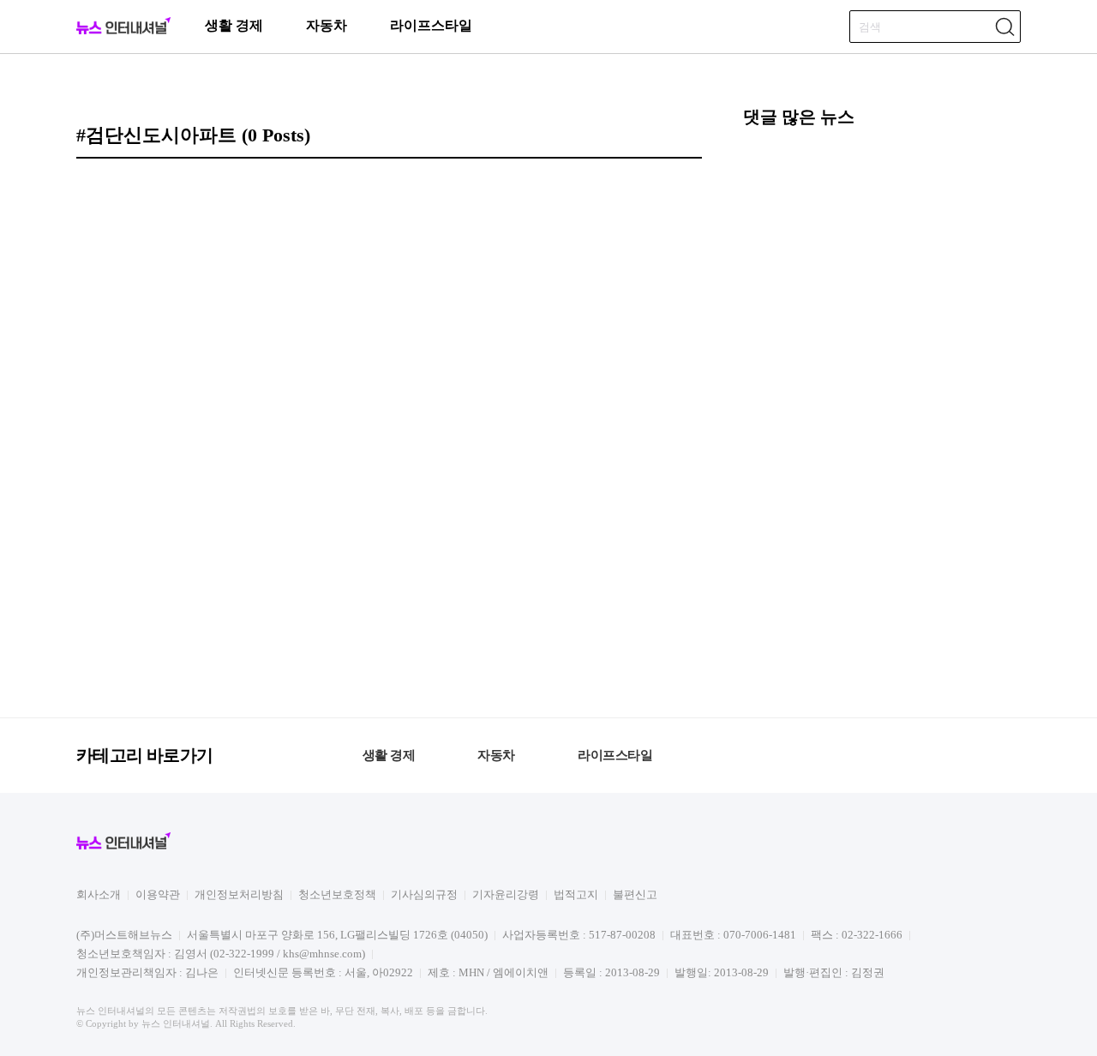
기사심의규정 (424, 894)
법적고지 (576, 894)
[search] (1004, 26)
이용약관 (157, 894)
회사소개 (98, 894)
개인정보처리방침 (239, 894)
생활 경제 (234, 25)
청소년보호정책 (337, 894)
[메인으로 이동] (123, 31)
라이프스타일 (431, 25)
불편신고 (635, 894)
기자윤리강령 (505, 894)
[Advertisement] (881, 420)
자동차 (326, 25)
